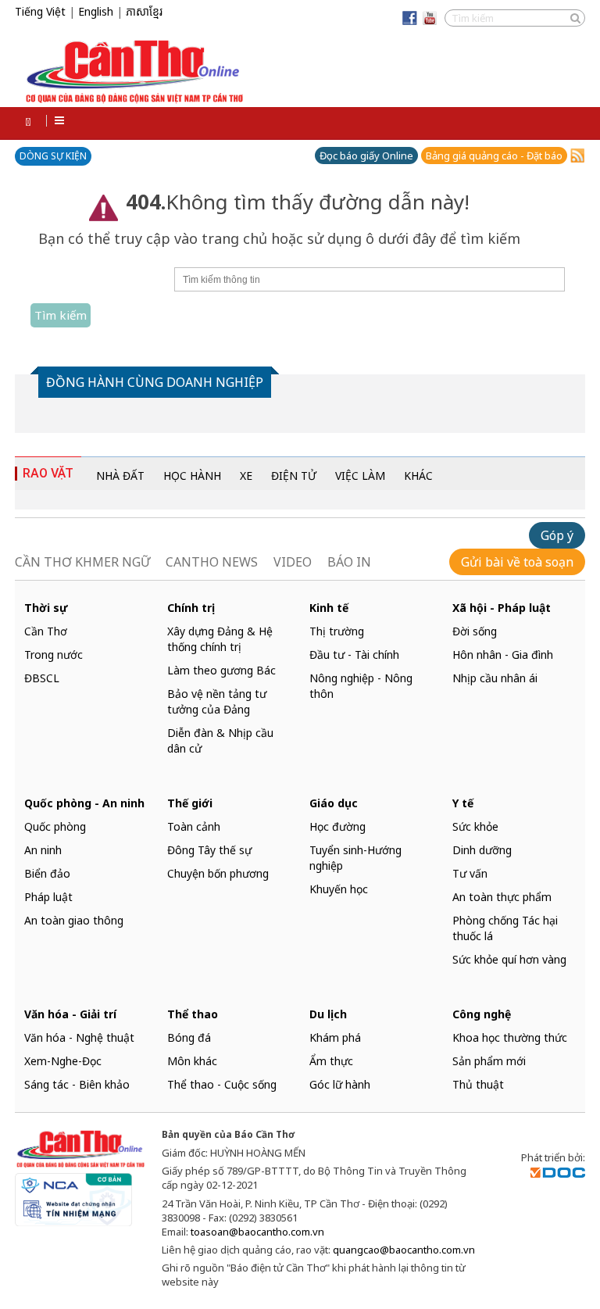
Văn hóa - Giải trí (70, 1014)
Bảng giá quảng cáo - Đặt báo (494, 155)
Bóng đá (189, 1037)
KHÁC (418, 475)
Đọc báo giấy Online (366, 155)
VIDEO (292, 561)
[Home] (30, 122)
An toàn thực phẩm (502, 896)
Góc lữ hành (339, 1084)
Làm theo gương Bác (221, 670)
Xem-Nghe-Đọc (63, 1060)
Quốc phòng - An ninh (84, 803)
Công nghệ (481, 1014)
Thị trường (336, 631)
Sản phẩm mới (489, 1060)
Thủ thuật (478, 1084)
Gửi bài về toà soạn (517, 561)
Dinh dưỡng (482, 849)
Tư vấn (470, 873)
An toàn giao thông (73, 920)
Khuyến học (338, 889)
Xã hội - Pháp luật (501, 607)
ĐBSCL (41, 678)
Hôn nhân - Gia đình (502, 654)
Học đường (337, 826)
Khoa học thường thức (509, 1037)
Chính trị (191, 607)
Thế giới (189, 803)
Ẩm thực (331, 1060)
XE (246, 475)
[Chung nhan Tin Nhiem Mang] (73, 1196)
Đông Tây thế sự (209, 849)
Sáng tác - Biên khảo (77, 1084)
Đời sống (474, 631)
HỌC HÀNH (192, 475)
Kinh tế (328, 607)
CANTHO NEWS (212, 561)
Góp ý (557, 535)
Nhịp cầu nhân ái (495, 678)
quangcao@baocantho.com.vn (404, 1250)
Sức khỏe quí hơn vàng (509, 959)
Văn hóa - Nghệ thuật (79, 1037)
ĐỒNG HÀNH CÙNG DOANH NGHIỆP (154, 382)
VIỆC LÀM (360, 475)
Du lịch (328, 1014)
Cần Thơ (45, 631)
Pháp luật (48, 896)
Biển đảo (47, 873)
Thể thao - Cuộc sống (222, 1084)
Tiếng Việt (40, 11)
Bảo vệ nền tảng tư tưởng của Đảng (216, 701)
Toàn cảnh (193, 826)
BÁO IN (349, 561)
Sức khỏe (475, 826)
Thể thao (192, 1014)
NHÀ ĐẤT (120, 475)
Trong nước (53, 654)
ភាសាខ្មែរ (144, 12)
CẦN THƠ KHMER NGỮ (82, 561)
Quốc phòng (55, 826)
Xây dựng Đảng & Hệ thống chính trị (220, 639)
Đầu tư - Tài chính (354, 654)
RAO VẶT (48, 473)
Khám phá (335, 1037)
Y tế (462, 803)
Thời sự (46, 607)
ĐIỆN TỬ (293, 475)
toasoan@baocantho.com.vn (257, 1232)
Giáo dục (333, 803)
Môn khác (192, 1060)
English (95, 11)
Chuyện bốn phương (218, 873)
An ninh (43, 849)
